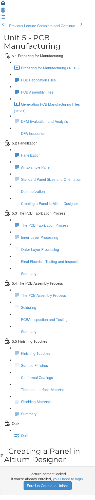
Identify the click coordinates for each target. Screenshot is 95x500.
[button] (3, 4)
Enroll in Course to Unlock (47, 485)
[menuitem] (3, 11)
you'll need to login (68, 478)
